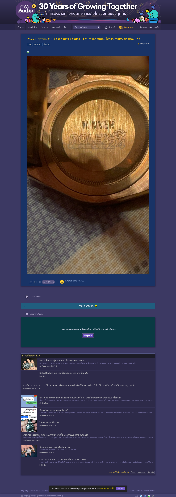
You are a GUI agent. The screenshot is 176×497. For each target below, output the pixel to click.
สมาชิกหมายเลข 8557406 (74, 281)
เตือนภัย (46, 44)
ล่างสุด (33, 496)
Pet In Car (42, 465)
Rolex (29, 44)
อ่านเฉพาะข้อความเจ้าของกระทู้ (51, 496)
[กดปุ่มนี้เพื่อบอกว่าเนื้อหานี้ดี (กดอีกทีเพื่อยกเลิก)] (31, 282)
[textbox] (87, 27)
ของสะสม (37, 44)
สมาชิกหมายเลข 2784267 (32, 440)
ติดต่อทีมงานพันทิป (135, 491)
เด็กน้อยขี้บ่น (43, 403)
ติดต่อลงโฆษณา (149, 491)
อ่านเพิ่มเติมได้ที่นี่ (107, 489)
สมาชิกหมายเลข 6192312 (48, 453)
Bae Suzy (42, 376)
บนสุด (26, 496)
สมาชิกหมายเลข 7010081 (32, 388)
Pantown (45, 491)
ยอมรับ (120, 489)
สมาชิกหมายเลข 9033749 (48, 366)
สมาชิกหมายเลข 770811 (47, 415)
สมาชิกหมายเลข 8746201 (48, 426)
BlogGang (24, 491)
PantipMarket (35, 491)
